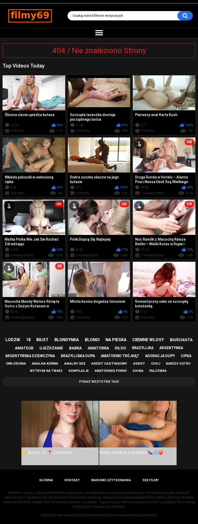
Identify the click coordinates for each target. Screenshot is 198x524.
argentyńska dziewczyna (30, 356)
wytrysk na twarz (46, 371)
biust (42, 339)
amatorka (98, 348)
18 (28, 339)
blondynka (66, 339)
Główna (46, 480)
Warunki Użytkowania (111, 480)
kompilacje (79, 371)
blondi (92, 339)
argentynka (171, 348)
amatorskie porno (111, 371)
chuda (138, 371)
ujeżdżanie (51, 348)
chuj (155, 363)
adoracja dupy (160, 356)
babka (75, 348)
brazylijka (142, 348)
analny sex (74, 363)
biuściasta (181, 340)
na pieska (116, 339)
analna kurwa (45, 363)
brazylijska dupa (78, 356)
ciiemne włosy (148, 339)
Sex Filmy (150, 480)
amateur (24, 348)
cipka (186, 356)
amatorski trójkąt (120, 356)
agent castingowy (109, 363)
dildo (120, 348)
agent (139, 363)
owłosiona (16, 363)
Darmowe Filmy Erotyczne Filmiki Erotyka (85, 515)
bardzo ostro (178, 363)
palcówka (158, 371)
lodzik (12, 339)
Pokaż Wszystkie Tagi (99, 381)
